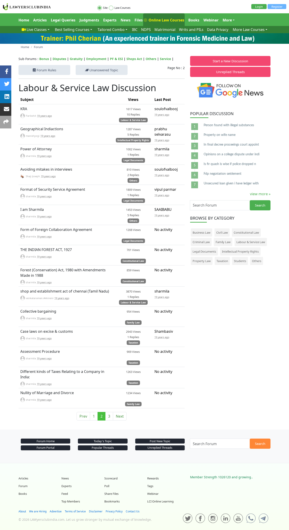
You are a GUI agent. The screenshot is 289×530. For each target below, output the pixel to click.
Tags (150, 486)
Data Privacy (217, 29)
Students (240, 261)
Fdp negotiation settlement (222, 173)
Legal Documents (133, 160)
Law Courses (122, 8)
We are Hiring (38, 511)
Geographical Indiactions (41, 128)
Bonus (44, 59)
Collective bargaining (38, 311)
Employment (96, 59)
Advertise (56, 511)
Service (165, 59)
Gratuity (76, 59)
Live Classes (37, 29)
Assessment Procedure (40, 351)
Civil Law (222, 232)
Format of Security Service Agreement (52, 189)
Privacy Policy (114, 511)
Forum (23, 486)
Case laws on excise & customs (46, 331)
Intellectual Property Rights (133, 140)
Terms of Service (75, 511)
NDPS (146, 29)
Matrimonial (164, 29)
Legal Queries (63, 20)
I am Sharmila (32, 209)
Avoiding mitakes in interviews (46, 169)
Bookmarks (112, 501)
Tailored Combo (111, 29)
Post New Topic (160, 441)
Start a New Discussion (230, 61)
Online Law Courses (166, 20)
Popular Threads (103, 448)
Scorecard (111, 478)
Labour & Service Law (133, 120)
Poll (106, 486)
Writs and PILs (191, 29)
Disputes (59, 59)
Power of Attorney (36, 148)
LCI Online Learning (160, 501)
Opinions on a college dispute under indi (231, 154)
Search (260, 205)
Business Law (201, 232)
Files (139, 20)
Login (259, 7)
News (126, 20)
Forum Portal (45, 448)
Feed (64, 494)
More (227, 20)
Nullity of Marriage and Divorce (47, 392)
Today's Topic (103, 441)
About (22, 511)
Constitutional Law (133, 261)
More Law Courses (249, 29)
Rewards (153, 478)
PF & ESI (116, 59)
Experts (110, 20)
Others (151, 59)
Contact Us (133, 511)
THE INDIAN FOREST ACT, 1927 (46, 249)
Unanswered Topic (103, 70)
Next (120, 416)
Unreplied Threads (230, 72)
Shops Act (134, 59)
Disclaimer (96, 511)
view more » (260, 193)
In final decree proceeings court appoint (231, 144)
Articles (40, 20)
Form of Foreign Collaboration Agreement (56, 229)
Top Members (70, 501)
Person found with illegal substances (229, 125)
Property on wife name (219, 135)
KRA (23, 108)
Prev (83, 416)
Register (276, 7)
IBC (135, 29)
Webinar (211, 20)
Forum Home (46, 441)
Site (105, 8)
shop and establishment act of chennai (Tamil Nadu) (64, 291)
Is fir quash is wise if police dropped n (230, 164)
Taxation (133, 342)
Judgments (89, 20)
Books (193, 20)
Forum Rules (46, 70)
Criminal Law (201, 242)
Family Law (133, 322)
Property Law (202, 261)
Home (24, 20)
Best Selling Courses (72, 29)
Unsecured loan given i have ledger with (231, 183)
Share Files (111, 494)
